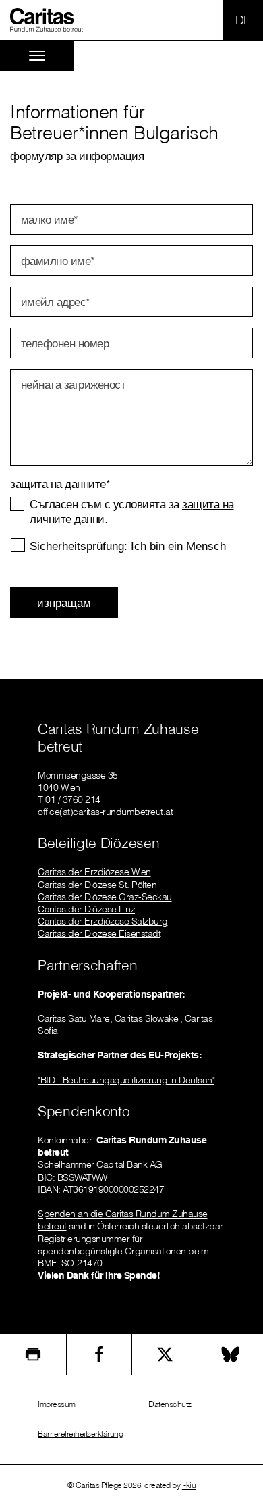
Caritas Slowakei (147, 1018)
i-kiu (189, 1485)
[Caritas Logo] (46, 19)
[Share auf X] (165, 1354)
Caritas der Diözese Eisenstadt (99, 933)
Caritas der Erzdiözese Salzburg (103, 921)
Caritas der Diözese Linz (86, 909)
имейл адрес (55, 302)
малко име (49, 219)
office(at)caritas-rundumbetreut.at (105, 812)
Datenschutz (170, 1404)
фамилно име (58, 260)
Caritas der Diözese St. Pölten (97, 885)
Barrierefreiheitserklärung (80, 1434)
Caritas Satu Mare (74, 1018)
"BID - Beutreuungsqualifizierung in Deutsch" (126, 1080)
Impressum (57, 1404)
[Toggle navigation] (37, 56)
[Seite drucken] (33, 1354)
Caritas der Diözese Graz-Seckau (105, 897)
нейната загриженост (73, 384)
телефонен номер (65, 343)
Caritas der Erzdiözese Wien (94, 872)
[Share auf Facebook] (99, 1354)
